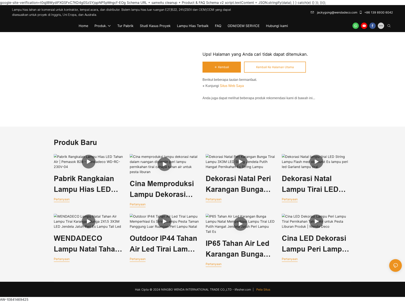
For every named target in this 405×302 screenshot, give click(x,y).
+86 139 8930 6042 (378, 12)
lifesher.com (243, 289)
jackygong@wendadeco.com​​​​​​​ (336, 12)
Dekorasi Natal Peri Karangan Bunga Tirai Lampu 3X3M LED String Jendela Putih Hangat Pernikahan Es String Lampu (238, 185)
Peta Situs (263, 289)
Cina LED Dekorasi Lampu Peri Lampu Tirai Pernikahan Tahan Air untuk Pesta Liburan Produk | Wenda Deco (314, 244)
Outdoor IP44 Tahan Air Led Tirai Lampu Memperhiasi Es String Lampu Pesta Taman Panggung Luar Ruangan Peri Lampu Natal (163, 244)
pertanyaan (62, 199)
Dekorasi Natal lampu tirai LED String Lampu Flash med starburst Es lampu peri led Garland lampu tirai (316, 185)
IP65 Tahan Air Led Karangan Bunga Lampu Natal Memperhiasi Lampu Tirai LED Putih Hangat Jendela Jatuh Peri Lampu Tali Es (240, 249)
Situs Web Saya (231, 86)
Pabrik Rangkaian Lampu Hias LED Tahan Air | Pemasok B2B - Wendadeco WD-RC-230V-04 (88, 185)
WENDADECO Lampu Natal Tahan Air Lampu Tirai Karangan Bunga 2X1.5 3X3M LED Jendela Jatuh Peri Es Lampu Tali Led (86, 244)
